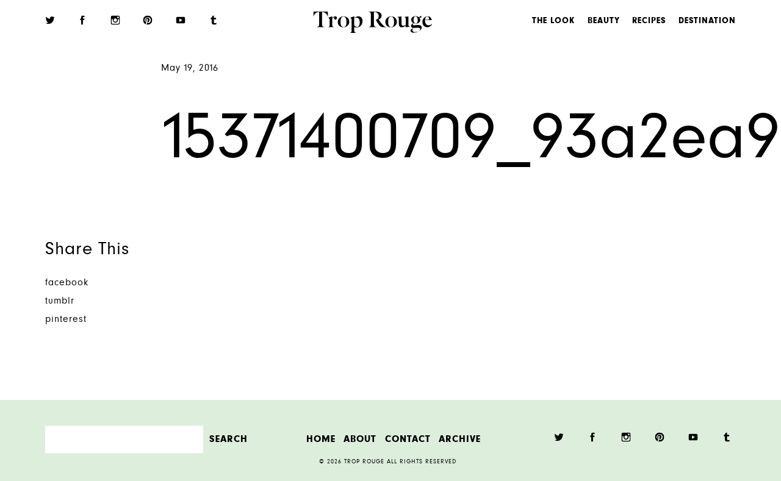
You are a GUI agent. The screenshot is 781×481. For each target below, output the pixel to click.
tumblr (59, 301)
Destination (707, 21)
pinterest (66, 320)
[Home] (372, 24)
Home (321, 439)
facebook (66, 283)
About (360, 439)
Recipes (649, 21)
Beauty (604, 21)
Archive (460, 439)
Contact (408, 439)
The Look (553, 21)
